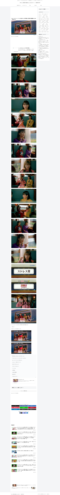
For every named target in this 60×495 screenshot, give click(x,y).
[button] (24, 409)
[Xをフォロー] (21, 413)
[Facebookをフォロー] (24, 413)
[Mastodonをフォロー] (23, 413)
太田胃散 (17, 36)
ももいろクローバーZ (14, 36)
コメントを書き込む (24, 390)
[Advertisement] (23, 12)
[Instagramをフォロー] (26, 413)
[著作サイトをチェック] (20, 413)
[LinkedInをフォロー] (27, 413)
